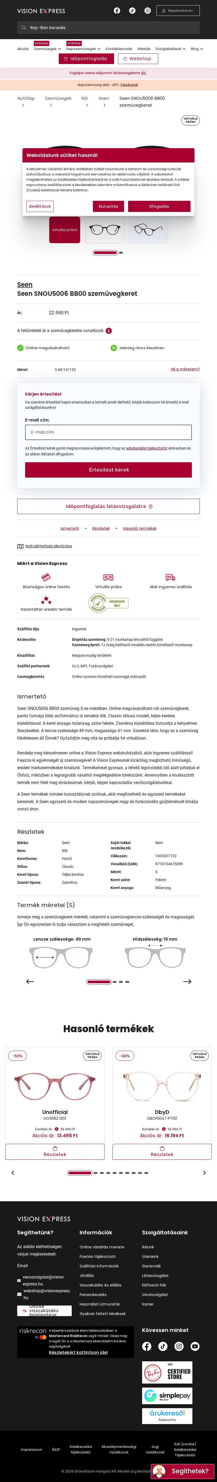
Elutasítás (108, 206)
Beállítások (40, 206)
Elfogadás (159, 206)
